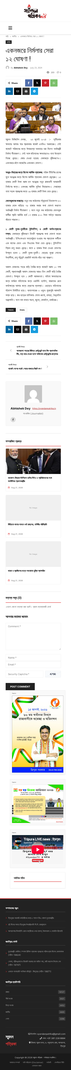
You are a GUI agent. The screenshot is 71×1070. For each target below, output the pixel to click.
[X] (37, 83)
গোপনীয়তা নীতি (59, 1062)
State (22, 310)
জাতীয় (14, 36)
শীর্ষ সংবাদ (35, 998)
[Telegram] (34, 91)
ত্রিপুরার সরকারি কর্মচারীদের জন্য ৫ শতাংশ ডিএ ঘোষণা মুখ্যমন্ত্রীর (31, 918)
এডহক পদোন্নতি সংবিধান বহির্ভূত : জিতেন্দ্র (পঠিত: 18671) (29, 971)
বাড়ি (7, 36)
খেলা (35, 1018)
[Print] (26, 91)
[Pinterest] (45, 83)
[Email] (17, 91)
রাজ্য (35, 991)
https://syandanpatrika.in (44, 408)
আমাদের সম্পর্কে (15, 1062)
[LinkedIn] (9, 91)
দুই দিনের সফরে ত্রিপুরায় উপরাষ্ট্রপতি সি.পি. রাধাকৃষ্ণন (27, 924)
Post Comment (20, 686)
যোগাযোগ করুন (37, 1065)
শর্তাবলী (48, 1062)
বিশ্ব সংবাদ (35, 1005)
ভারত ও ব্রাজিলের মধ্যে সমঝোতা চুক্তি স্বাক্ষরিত (26, 570)
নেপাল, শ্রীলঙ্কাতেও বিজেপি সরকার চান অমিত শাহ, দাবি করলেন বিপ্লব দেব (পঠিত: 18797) (34, 963)
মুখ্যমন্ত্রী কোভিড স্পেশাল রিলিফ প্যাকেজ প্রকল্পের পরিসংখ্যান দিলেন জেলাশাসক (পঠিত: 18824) (36, 953)
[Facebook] (28, 83)
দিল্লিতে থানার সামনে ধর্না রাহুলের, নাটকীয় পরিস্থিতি (27, 524)
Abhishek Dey (20, 68)
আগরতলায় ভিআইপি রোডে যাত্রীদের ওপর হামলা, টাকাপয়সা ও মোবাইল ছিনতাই (35, 931)
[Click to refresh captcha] (53, 674)
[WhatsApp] (54, 83)
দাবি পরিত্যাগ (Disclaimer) (33, 1062)
